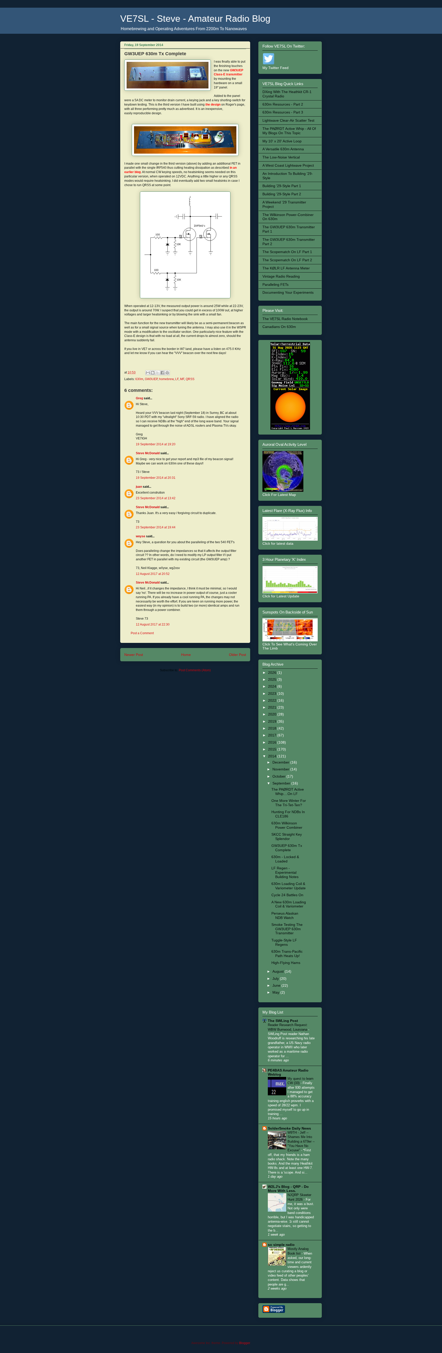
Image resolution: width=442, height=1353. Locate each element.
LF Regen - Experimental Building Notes (285, 872)
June (276, 985)
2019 (272, 721)
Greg (139, 398)
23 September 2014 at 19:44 (155, 527)
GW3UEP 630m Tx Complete (286, 848)
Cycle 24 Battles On (287, 895)
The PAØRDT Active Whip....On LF (287, 791)
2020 (272, 714)
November (281, 769)
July (276, 978)
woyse (140, 536)
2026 (272, 672)
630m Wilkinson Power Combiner (286, 825)
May (276, 992)
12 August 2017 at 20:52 (153, 574)
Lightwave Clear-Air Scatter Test (288, 120)
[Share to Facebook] (162, 372)
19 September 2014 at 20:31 (155, 478)
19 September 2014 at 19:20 (155, 444)
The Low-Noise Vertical (281, 157)
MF (182, 379)
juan (139, 486)
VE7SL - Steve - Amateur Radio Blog (195, 18)
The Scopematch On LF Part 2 (287, 260)
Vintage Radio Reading (281, 276)
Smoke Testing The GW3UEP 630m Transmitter (287, 929)
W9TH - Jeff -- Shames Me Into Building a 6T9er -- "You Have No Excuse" (301, 1141)
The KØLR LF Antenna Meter (286, 268)
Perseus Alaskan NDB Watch (284, 915)
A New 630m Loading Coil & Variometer (288, 904)
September (281, 783)
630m (139, 379)
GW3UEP (151, 379)
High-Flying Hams (285, 963)
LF (177, 379)
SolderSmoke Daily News (289, 1128)
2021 (272, 707)
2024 (272, 686)
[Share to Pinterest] (167, 372)
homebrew (166, 379)
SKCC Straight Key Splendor (286, 836)
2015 (272, 749)
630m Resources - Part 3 (282, 112)
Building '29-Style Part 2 (281, 194)
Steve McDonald (148, 453)
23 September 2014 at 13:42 (155, 498)
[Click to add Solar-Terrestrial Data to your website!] (290, 428)
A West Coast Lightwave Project (288, 165)
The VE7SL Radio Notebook (285, 319)
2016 (272, 742)
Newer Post (133, 655)
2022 (272, 700)
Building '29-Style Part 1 (281, 186)
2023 (272, 693)
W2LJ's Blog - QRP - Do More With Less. (288, 1189)
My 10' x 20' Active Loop (282, 141)
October (279, 776)
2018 (272, 728)
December (281, 762)
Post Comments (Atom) (195, 670)
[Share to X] (157, 372)
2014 (272, 756)
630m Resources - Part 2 (282, 104)
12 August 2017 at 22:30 (153, 624)
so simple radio (281, 1245)
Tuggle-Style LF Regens (284, 942)
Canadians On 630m (279, 327)
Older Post (237, 655)
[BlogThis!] (152, 372)
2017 (272, 735)
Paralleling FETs (275, 284)
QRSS (190, 379)
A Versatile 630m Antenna (283, 149)
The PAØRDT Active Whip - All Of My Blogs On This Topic (289, 131)
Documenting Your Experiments (288, 292)
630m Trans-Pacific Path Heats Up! (287, 953)
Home (186, 655)
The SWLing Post (283, 1021)
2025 (272, 679)
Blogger (244, 1343)
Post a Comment (142, 633)
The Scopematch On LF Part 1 (287, 252)
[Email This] (147, 372)
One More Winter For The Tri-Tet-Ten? (288, 803)
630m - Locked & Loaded (285, 859)
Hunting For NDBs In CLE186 (288, 814)
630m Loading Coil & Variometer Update (288, 886)
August (278, 971)
